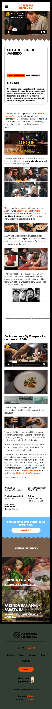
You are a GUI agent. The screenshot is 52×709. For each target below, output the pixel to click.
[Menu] (6, 7)
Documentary (16, 75)
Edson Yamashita (24, 211)
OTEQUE (35, 75)
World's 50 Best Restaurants (28, 473)
